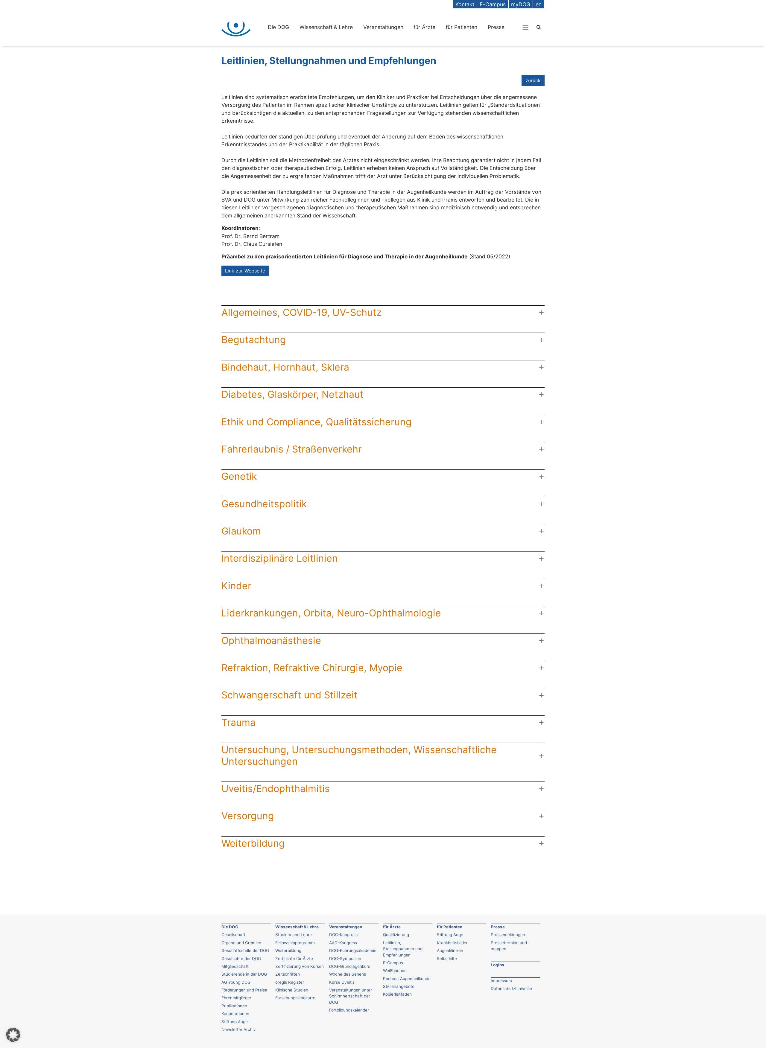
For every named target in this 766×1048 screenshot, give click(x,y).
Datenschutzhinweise (511, 988)
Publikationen (234, 1005)
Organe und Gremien (241, 942)
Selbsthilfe (447, 958)
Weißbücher (394, 970)
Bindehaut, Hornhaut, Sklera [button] (285, 367)
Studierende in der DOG (244, 974)
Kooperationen (235, 1013)
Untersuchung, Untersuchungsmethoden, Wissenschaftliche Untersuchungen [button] (359, 755)
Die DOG (278, 27)
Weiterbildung (288, 950)
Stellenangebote (398, 986)
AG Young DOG (235, 982)
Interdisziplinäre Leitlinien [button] (279, 558)
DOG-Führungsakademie (352, 950)
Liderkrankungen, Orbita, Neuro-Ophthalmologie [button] (331, 613)
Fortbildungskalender (349, 1010)
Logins (497, 964)
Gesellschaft (233, 934)
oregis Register (289, 982)
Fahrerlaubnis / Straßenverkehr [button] (291, 449)
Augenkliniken (450, 950)
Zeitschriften (287, 974)
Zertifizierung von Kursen (299, 966)
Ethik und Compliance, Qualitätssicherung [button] (316, 422)
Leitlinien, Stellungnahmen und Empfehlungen (402, 948)
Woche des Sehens (347, 974)
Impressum (501, 980)
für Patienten (461, 27)
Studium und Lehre (293, 934)
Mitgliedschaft (235, 966)
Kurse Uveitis (342, 982)
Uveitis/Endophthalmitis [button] (275, 788)
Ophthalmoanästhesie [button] (271, 640)
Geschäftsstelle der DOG (245, 950)
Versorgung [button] (247, 816)
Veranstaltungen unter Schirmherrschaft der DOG (350, 996)
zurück (533, 80)
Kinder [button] (236, 586)
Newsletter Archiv (238, 1029)
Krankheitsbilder (452, 942)
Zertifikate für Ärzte (294, 958)
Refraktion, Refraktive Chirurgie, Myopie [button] (311, 668)
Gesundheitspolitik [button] (264, 504)
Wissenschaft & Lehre (326, 27)
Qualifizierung (396, 934)
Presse (496, 27)
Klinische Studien (291, 990)
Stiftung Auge (234, 1021)
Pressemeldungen (508, 934)
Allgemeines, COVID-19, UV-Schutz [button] (301, 312)
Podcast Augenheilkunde (407, 978)
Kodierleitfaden (397, 994)
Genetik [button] (239, 476)
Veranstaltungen (383, 27)
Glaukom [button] (241, 531)
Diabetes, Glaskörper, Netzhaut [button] (292, 394)
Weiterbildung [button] (253, 843)
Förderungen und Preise (244, 990)
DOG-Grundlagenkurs (349, 966)
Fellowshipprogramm (295, 942)
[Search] (539, 27)
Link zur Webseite (245, 271)
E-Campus (393, 962)
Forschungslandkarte (295, 997)
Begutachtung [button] (253, 339)
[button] (13, 1035)
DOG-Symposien (345, 958)
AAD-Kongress (343, 942)
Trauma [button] (238, 722)
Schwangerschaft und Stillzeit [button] (289, 695)
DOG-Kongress (343, 934)
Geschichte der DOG (241, 958)
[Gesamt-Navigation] (525, 27)
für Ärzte (424, 27)
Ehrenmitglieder (236, 997)
